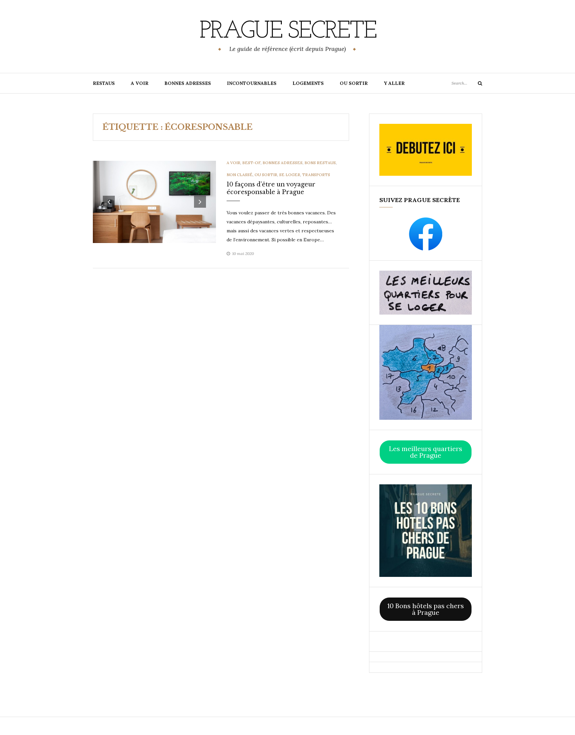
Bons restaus (320, 162)
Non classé (240, 174)
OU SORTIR (354, 83)
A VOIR (139, 83)
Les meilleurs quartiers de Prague (425, 451)
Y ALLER (394, 83)
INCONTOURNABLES (252, 83)
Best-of (251, 162)
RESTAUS (104, 83)
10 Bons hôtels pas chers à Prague (425, 609)
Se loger (289, 174)
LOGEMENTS (308, 83)
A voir (233, 162)
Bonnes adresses (282, 162)
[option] (154, 202)
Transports (316, 174)
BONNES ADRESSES (187, 83)
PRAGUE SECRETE (287, 32)
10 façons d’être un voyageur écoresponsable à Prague (271, 188)
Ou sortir (266, 174)
